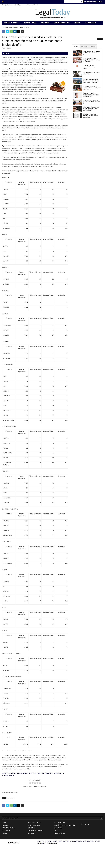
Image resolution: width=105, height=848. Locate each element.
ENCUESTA (5, 825)
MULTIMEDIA (6, 830)
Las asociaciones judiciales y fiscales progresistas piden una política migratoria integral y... (91, 81)
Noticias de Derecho (24, 27)
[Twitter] (7, 31)
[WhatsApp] (11, 31)
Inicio (3, 27)
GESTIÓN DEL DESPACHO (35, 830)
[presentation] (76, 46)
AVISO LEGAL (48, 841)
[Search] (81, 1)
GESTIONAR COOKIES (88, 841)
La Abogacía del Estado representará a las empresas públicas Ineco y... (90, 67)
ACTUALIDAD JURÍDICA (34, 822)
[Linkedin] (15, 31)
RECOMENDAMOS (59, 833)
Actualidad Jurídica (12, 27)
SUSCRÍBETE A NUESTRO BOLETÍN (64, 825)
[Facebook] (3, 31)
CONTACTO (40, 841)
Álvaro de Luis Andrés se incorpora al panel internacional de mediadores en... (91, 95)
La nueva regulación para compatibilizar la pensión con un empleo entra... (91, 60)
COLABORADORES (59, 822)
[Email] (18, 31)
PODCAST (5, 833)
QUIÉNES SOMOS (57, 841)
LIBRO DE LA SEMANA (8, 828)
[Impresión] (22, 31)
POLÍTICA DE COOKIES (76, 841)
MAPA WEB (66, 841)
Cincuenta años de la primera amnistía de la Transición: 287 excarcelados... (90, 116)
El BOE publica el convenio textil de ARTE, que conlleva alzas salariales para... (91, 109)
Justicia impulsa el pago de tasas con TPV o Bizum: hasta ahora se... (91, 53)
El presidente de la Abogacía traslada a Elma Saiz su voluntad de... (91, 102)
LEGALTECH (31, 828)
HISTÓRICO (57, 828)
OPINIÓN (31, 833)
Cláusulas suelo (10, 798)
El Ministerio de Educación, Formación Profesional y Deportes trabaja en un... (92, 88)
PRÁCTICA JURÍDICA (34, 825)
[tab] (76, 46)
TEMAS (4, 822)
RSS (55, 830)
